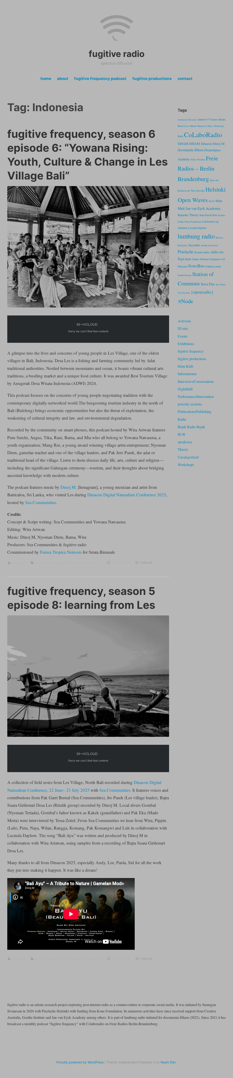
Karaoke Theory (188, 215)
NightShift (185, 389)
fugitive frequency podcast (100, 78)
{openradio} (202, 292)
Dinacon (206, 143)
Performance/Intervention (196, 396)
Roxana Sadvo (202, 252)
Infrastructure (187, 373)
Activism (184, 320)
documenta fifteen (190, 149)
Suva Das (208, 284)
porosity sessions (190, 404)
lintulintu (182, 228)
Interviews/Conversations (83, 562)
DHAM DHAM (189, 143)
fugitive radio (116, 54)
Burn (180, 136)
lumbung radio (196, 236)
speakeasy (185, 441)
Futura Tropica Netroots (61, 552)
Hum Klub (185, 366)
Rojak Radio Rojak (191, 426)
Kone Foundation (193, 221)
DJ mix (183, 328)
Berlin (222, 119)
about (62, 78)
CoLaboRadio (203, 134)
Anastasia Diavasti (187, 119)
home (46, 78)
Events (182, 336)
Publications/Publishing (194, 411)
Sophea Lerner (213, 266)
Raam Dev (168, 1062)
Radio (182, 419)
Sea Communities (40, 502)
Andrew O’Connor (207, 119)
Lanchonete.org (210, 221)
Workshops (186, 464)
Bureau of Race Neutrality (211, 126)
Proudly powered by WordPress (80, 1062)
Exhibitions (186, 343)
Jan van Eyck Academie (202, 208)
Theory (183, 449)
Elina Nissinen (198, 159)
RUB (181, 434)
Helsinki (200, 190)
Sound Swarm (184, 275)
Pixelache (185, 251)
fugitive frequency (48, 562)
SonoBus (196, 266)
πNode (185, 301)
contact (185, 78)
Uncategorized (188, 457)
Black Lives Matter (187, 126)
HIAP (212, 201)
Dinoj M (219, 143)
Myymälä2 (194, 245)
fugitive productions (152, 78)
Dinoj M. (69, 487)
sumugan (18, 562)
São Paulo (220, 284)
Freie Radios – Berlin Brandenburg (198, 168)
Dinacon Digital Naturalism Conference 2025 (126, 494)
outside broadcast (209, 245)
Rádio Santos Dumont (197, 259)
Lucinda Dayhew (197, 228)
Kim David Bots (208, 215)
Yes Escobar (184, 292)
